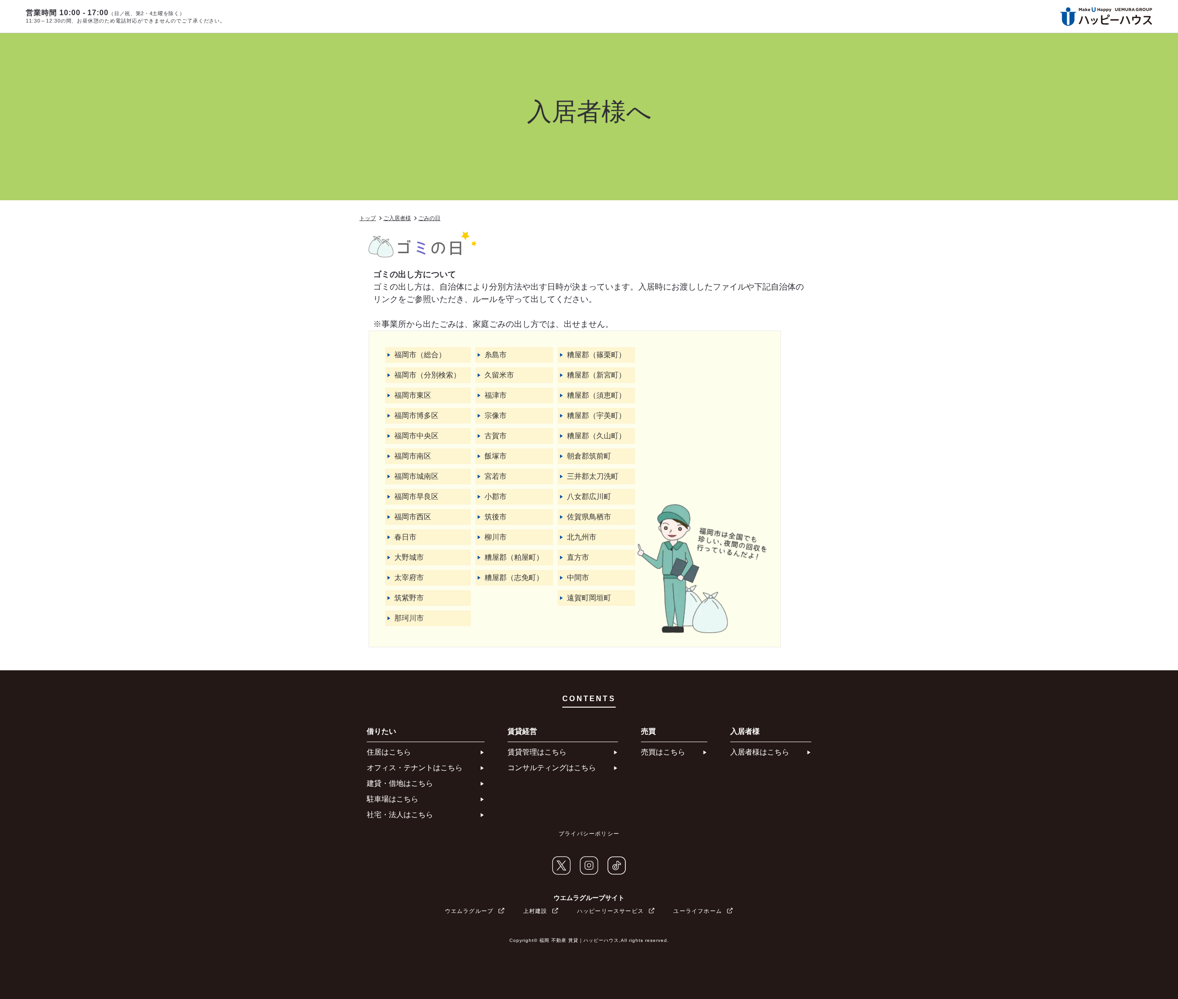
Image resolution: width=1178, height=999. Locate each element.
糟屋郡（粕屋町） (514, 557)
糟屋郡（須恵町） (596, 395)
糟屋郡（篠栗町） (596, 355)
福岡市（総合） (420, 355)
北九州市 (581, 537)
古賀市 (496, 436)
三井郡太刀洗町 (592, 476)
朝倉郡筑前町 (589, 456)
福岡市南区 (412, 456)
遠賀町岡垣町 (589, 598)
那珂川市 (409, 618)
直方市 (578, 557)
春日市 (405, 537)
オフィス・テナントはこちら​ (414, 768)
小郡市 (496, 496)
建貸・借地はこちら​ (400, 783)
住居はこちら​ (389, 752)
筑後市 (496, 517)
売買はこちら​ (663, 752)
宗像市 (496, 415)
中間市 (578, 577)
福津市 (496, 395)
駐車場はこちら (392, 799)
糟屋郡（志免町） (514, 577)
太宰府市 (409, 577)
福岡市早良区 (416, 496)
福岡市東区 (412, 395)
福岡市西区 (412, 517)
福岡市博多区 (416, 415)
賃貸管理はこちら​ (537, 752)
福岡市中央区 (416, 436)
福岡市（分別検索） (427, 375)
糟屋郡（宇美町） (596, 415)
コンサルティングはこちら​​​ (552, 768)
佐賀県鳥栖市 (589, 517)
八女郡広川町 (589, 496)
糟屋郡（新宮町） (596, 375)
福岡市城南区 (416, 476)
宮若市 (496, 476)
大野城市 (409, 557)
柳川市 (496, 537)
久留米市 (499, 375)
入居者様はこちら (759, 752)
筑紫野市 (409, 598)
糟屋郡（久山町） (596, 436)
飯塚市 (496, 456)
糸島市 (496, 355)
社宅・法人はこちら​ (400, 815)
